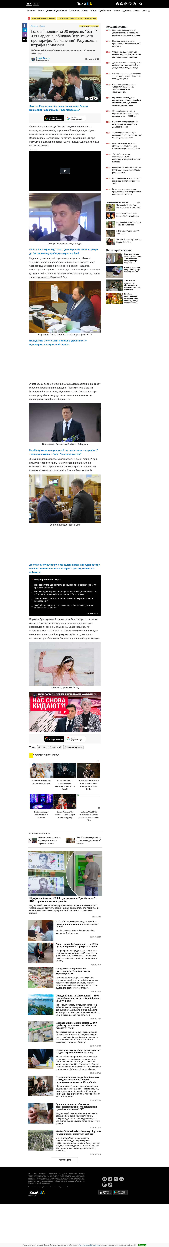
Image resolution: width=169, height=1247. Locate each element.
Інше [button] (144, 11)
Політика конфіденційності (37, 1187)
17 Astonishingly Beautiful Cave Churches (41, 815)
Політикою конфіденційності (89, 1245)
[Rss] (125, 3)
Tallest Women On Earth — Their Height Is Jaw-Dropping (65, 815)
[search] (141, 4)
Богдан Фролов (43, 58)
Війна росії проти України (43, 18)
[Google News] (121, 1179)
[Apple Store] (105, 1192)
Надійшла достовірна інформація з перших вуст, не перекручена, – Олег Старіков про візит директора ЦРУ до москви (65, 593)
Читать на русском (89, 26)
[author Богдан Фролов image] (33, 59)
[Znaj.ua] (84, 4)
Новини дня (90, 18)
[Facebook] (24, 25)
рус (36, 4)
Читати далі (65, 1160)
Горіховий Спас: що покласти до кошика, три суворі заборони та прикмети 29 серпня (65, 586)
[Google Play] (120, 1192)
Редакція (62, 1187)
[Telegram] (117, 3)
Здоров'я (126, 11)
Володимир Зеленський (49, 747)
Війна (93, 11)
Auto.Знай (74, 11)
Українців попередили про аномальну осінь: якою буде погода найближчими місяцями (64, 606)
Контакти (70, 1187)
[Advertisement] (65, 364)
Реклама (53, 1187)
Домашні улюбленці (56, 11)
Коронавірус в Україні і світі (70, 18)
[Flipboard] (130, 3)
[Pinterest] (134, 3)
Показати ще (92, 613)
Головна (31, 11)
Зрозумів (142, 1245)
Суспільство (105, 11)
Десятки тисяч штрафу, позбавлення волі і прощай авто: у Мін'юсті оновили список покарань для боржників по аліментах (64, 568)
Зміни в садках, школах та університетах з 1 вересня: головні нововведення (63, 599)
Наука (137, 11)
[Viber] (121, 3)
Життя (85, 11)
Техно (117, 11)
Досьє (41, 11)
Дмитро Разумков (73, 747)
